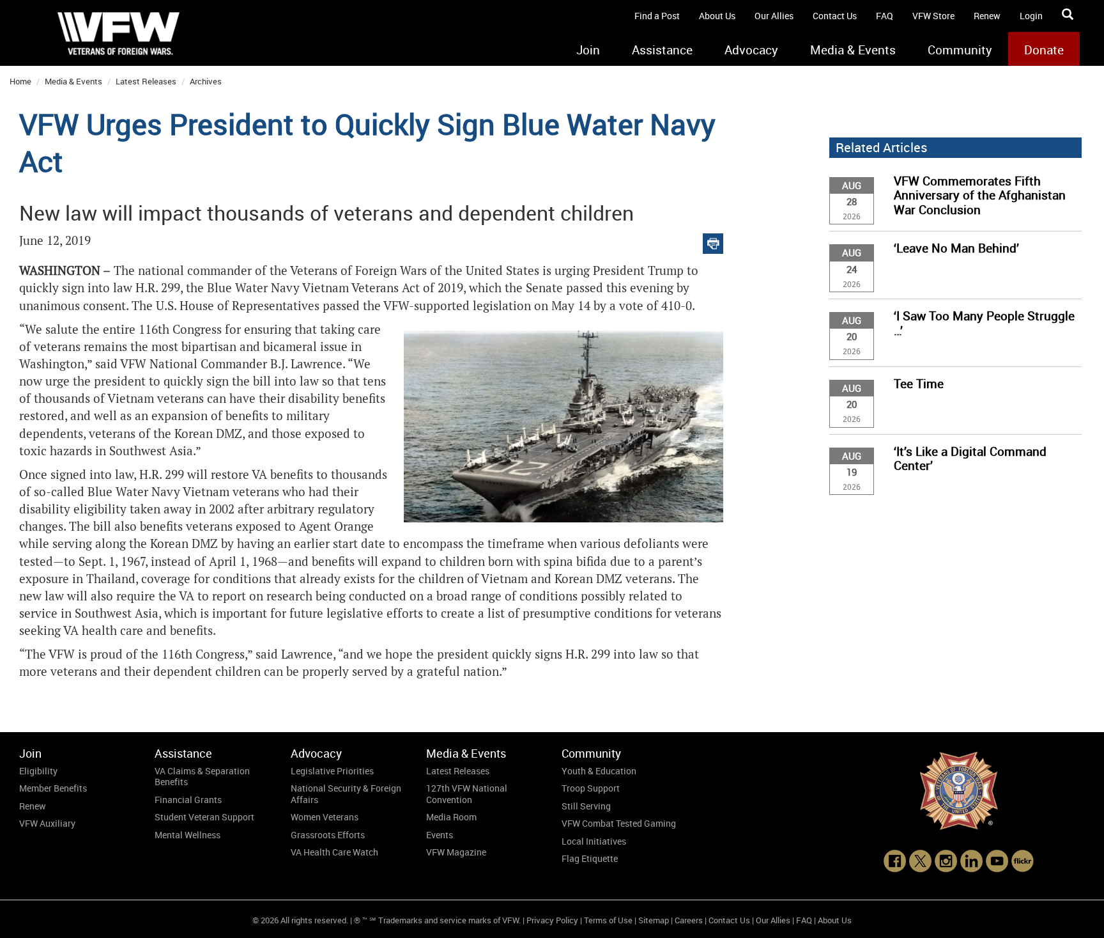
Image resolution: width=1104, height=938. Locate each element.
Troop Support (591, 788)
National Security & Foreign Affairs (346, 794)
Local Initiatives (594, 841)
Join (588, 50)
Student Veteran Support (204, 817)
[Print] (713, 241)
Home (20, 81)
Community (960, 50)
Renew (987, 16)
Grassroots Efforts (328, 835)
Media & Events (853, 50)
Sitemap (653, 920)
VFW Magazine (456, 852)
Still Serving (586, 806)
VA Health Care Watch (334, 852)
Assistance (662, 50)
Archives (206, 81)
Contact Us (835, 16)
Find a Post (657, 16)
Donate (1044, 50)
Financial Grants (188, 799)
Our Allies (774, 16)
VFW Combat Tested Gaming (619, 823)
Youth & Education (599, 771)
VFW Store (933, 16)
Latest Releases (146, 81)
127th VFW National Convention (466, 794)
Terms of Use (608, 920)
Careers (689, 920)
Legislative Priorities (332, 771)
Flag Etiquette (590, 858)
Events (439, 835)
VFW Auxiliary (47, 823)
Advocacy (751, 50)
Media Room (451, 817)
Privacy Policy (552, 920)
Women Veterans (324, 817)
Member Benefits (53, 788)
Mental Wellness (187, 835)
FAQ (884, 16)
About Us (717, 16)
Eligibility (38, 771)
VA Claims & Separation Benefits (202, 776)
